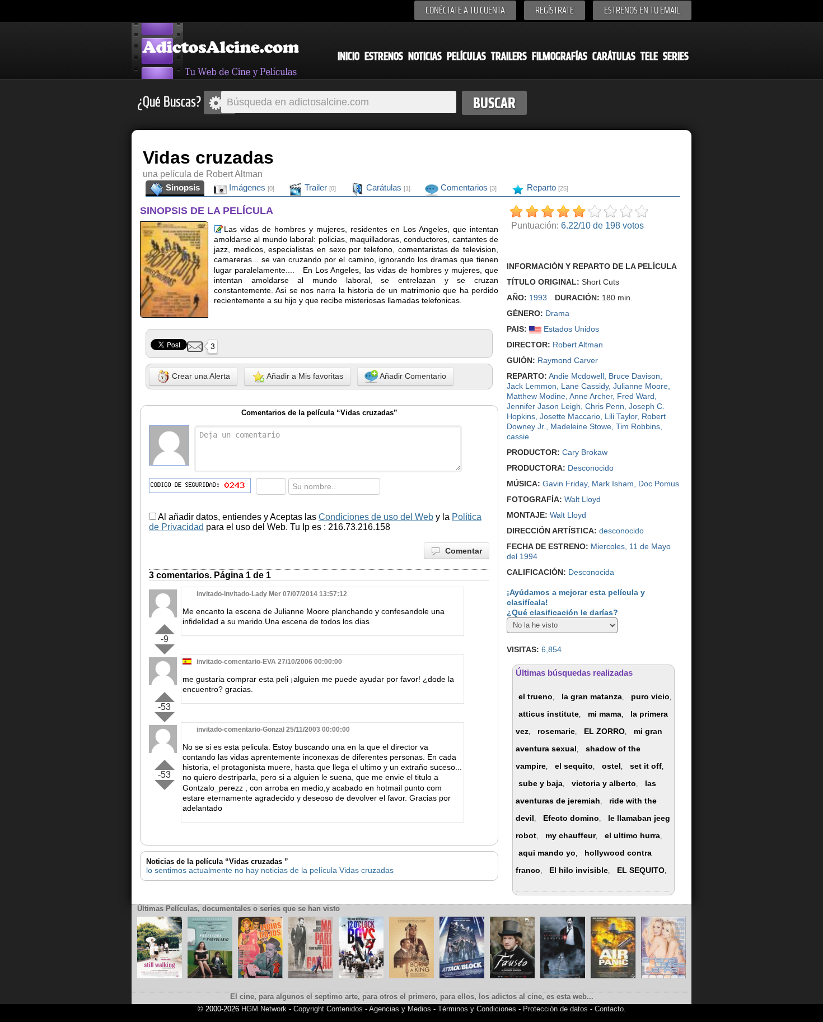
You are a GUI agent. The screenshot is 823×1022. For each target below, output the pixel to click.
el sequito (574, 765)
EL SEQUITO (641, 870)
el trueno (535, 696)
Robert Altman (578, 344)
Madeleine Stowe (580, 426)
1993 (538, 297)
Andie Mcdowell (576, 375)
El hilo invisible (578, 870)
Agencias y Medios (400, 1009)
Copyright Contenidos (328, 1009)
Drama (557, 313)
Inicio (348, 56)
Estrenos (383, 56)
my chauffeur (570, 835)
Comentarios (467, 187)
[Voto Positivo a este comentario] (164, 627)
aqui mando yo (547, 852)
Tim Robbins (638, 426)
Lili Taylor (621, 416)
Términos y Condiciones (478, 1009)
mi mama (604, 713)
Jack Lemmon (532, 386)
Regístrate (554, 10)
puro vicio (650, 696)
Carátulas (613, 56)
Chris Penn (604, 406)
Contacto (609, 1009)
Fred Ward (635, 396)
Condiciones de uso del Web (376, 517)
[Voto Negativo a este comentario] (164, 649)
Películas (466, 56)
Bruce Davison (634, 375)
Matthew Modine (536, 396)
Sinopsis (181, 187)
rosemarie (556, 731)
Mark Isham (613, 483)
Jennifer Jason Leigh (544, 406)
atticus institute (548, 713)
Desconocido (591, 467)
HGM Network (264, 1009)
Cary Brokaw (584, 452)
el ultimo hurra (632, 835)
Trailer (319, 187)
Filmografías (559, 56)
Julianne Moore (640, 386)
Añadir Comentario (412, 375)
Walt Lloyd (582, 499)
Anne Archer (590, 396)
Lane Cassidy (585, 386)
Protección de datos (555, 1009)
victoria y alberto (604, 783)
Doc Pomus (658, 483)
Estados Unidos (570, 328)
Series (676, 56)
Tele (649, 56)
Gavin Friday (565, 483)
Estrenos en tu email (642, 10)
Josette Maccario (570, 416)
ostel (611, 765)
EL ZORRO (604, 731)
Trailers (509, 56)
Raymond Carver (567, 360)
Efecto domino (571, 818)
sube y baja (540, 783)
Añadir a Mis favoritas (304, 375)
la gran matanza (592, 696)
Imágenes (250, 187)
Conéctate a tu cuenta (465, 10)
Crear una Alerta (200, 375)
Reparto (546, 187)
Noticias (425, 56)
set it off (646, 765)
